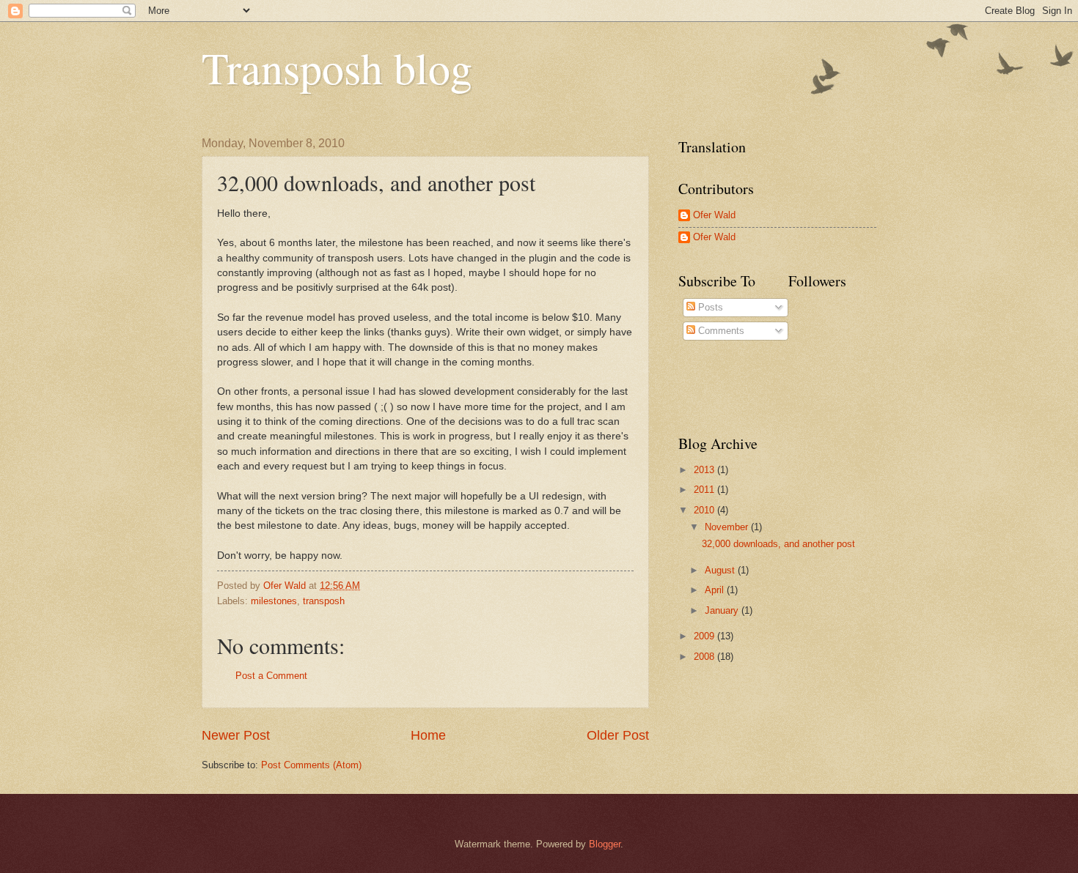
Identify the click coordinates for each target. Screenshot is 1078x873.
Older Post (618, 735)
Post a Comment (271, 675)
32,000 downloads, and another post (778, 543)
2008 (705, 656)
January (723, 610)
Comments (719, 330)
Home (428, 735)
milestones (274, 600)
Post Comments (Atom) (311, 764)
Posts (709, 307)
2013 (705, 469)
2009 (705, 636)
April (716, 589)
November (728, 526)
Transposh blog (337, 67)
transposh (324, 600)
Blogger (604, 844)
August (721, 570)
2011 (705, 489)
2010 (705, 510)
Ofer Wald (714, 214)
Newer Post (236, 735)
